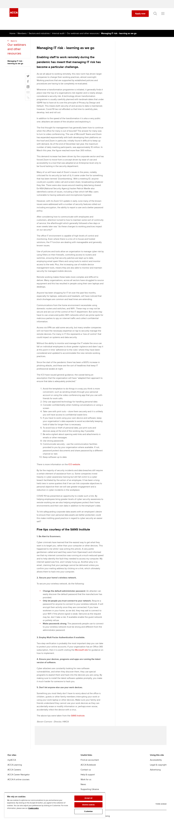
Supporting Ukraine (90, 789)
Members (22, 33)
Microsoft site (81, 650)
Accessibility (156, 760)
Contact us (86, 769)
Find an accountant (90, 760)
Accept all (88, 798)
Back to (16, 47)
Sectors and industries (39, 33)
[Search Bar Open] (155, 13)
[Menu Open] (163, 13)
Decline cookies (88, 805)
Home (12, 33)
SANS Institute (78, 715)
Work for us (86, 779)
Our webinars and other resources (83, 33)
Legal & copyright (158, 764)
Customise (88, 811)
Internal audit (58, 33)
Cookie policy (33, 808)
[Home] (14, 16)
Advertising (155, 769)
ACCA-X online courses (18, 779)
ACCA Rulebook (88, 764)
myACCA (11, 760)
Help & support (88, 774)
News (83, 784)
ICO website (74, 464)
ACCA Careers (14, 769)
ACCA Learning (14, 764)
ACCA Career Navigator (18, 774)
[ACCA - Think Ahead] (161, 804)
